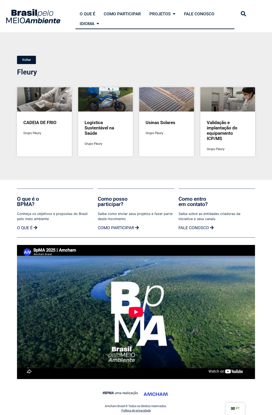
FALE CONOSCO (199, 13)
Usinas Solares (160, 122)
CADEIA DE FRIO (39, 122)
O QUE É (87, 13)
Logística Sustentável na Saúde (99, 128)
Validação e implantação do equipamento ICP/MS (222, 130)
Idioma (87, 23)
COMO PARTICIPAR (122, 13)
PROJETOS (160, 13)
